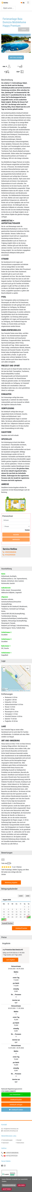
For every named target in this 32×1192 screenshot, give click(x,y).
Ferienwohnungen (7, 1140)
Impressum (5, 1143)
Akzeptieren (7, 1189)
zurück (24, 29)
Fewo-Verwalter (26, 690)
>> (8, 863)
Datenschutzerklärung (9, 1185)
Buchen (16, 535)
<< (3, 860)
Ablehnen (21, 1185)
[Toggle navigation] (28, 2)
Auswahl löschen (7, 923)
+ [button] (4, 667)
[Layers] (27, 668)
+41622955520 (10, 555)
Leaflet (9, 690)
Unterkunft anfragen (16, 1105)
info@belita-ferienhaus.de (10, 1129)
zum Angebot (10, 960)
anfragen (16, 539)
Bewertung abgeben (11, 882)
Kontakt (19, 1140)
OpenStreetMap (15, 690)
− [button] (4, 670)
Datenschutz (20, 1143)
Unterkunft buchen (21, 928)
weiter (27, 896)
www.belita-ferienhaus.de (10, 1131)
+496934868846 (10, 552)
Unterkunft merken (17, 1110)
